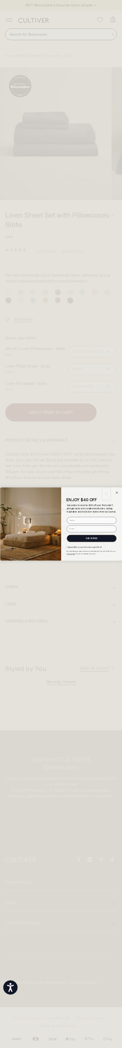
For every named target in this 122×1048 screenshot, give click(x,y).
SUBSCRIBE (92, 538)
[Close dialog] (117, 492)
